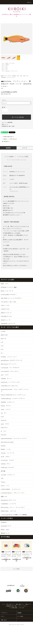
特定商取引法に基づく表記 (8, 126)
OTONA (7, 64)
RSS (20, 607)
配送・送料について (20, 604)
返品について (5, 124)
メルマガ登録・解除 (13, 607)
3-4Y (6, 67)
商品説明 (8, 148)
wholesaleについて (6, 526)
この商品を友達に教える (8, 136)
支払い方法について (10, 604)
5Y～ (7, 69)
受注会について (5, 533)
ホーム (3, 63)
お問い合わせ (4, 620)
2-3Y (6, 65)
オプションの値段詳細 (7, 122)
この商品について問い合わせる (9, 139)
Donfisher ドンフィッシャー (12, 71)
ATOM (23, 607)
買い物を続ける (6, 141)
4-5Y (6, 68)
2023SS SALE (5, 529)
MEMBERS (4, 522)
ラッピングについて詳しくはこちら (16, 159)
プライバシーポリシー (22, 606)
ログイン (3, 616)
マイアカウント (4, 612)
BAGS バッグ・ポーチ (10, 63)
